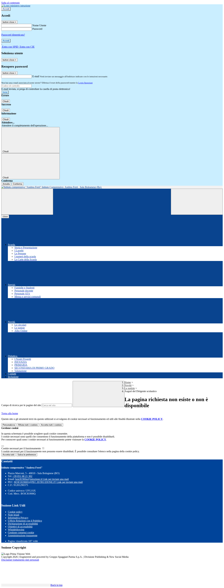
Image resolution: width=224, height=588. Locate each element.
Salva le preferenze (27, 454)
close (5, 216)
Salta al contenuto (10, 2)
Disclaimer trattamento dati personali (20, 559)
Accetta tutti (51, 425)
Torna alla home (9, 413)
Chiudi (6, 101)
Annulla (6, 184)
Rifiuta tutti (28, 425)
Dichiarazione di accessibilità (23, 523)
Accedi (6, 9)
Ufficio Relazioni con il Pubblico (25, 520)
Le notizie (129, 388)
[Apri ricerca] (197, 202)
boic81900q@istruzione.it (42, 479)
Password (37, 28)
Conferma (17, 184)
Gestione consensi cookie (21, 532)
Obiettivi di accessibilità (20, 526)
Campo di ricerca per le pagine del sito (21, 405)
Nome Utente (39, 25)
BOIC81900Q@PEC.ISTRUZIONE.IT (48, 482)
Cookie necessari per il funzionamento (21, 448)
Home (127, 382)
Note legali (13, 514)
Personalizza (9, 425)
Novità (128, 385)
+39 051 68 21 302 (22, 476)
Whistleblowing (16, 529)
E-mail (35, 76)
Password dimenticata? (13, 34)
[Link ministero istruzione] (15, 5)
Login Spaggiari (85, 83)
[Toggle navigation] (27, 202)
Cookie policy (15, 511)
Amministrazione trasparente (22, 535)
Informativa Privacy (18, 517)
